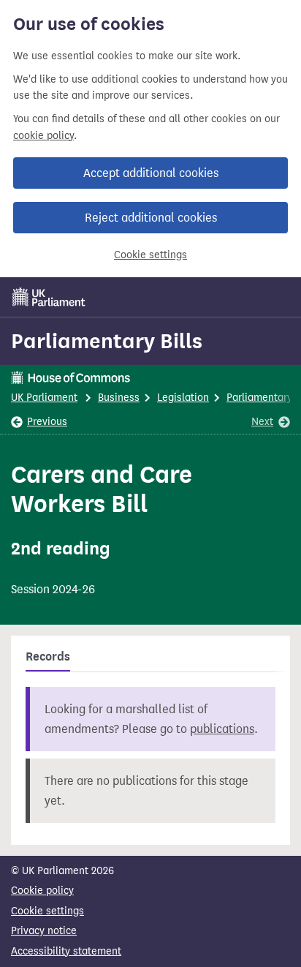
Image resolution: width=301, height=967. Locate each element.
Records (48, 657)
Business (119, 397)
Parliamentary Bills (106, 341)
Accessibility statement (66, 951)
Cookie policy (42, 890)
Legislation (183, 397)
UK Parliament (44, 397)
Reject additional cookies (151, 218)
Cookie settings (150, 255)
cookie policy (43, 135)
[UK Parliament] (49, 297)
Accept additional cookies (150, 173)
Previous (47, 421)
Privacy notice (44, 931)
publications (222, 729)
